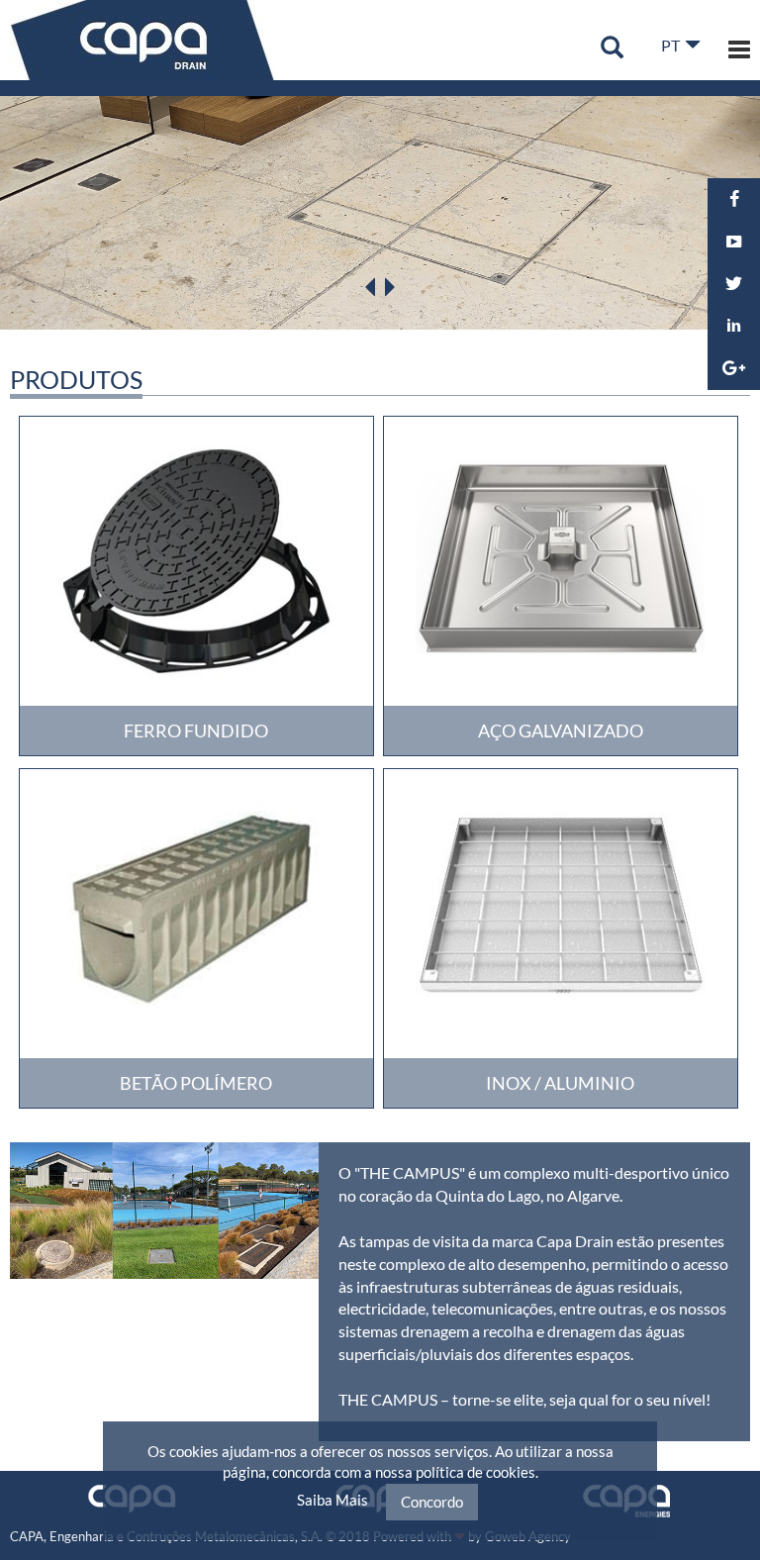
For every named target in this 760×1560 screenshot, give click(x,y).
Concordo (432, 1502)
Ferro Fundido (196, 730)
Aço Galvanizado (560, 730)
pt (670, 45)
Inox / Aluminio (560, 1083)
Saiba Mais (332, 1500)
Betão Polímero (196, 1083)
